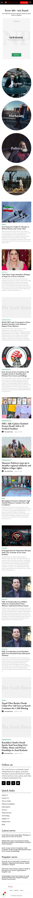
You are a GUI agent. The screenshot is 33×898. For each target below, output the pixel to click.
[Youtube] (18, 783)
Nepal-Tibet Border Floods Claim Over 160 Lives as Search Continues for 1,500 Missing (16, 706)
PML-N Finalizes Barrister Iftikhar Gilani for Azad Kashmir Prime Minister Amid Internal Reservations (15, 604)
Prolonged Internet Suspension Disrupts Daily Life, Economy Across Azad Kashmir (16, 552)
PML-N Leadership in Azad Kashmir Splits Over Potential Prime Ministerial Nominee (16, 653)
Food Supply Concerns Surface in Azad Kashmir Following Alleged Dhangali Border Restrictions (15, 877)
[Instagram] (8, 783)
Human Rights (6, 319)
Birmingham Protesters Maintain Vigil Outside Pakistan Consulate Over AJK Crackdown (16, 503)
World (4, 224)
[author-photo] (3, 432)
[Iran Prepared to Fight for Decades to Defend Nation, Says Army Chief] (16, 212)
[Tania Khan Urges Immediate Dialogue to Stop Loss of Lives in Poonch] (16, 259)
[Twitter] (13, 783)
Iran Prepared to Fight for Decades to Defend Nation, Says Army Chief (15, 228)
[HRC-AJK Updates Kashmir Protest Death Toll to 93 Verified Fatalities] (16, 407)
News (3, 498)
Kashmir (4, 548)
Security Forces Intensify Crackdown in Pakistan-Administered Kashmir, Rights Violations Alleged (15, 863)
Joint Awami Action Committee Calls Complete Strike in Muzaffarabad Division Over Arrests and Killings (15, 374)
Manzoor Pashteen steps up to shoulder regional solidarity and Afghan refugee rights (16, 465)
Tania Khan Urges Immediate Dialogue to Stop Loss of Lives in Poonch (16, 275)
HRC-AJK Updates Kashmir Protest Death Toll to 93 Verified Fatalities (15, 426)
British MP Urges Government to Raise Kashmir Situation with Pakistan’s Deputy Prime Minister (16, 324)
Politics (4, 272)
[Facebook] (4, 783)
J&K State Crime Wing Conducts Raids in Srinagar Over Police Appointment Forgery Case (16, 870)
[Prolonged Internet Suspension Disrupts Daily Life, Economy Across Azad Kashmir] (16, 535)
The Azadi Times (8, 432)
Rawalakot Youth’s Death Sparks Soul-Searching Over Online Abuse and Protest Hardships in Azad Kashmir (15, 746)
